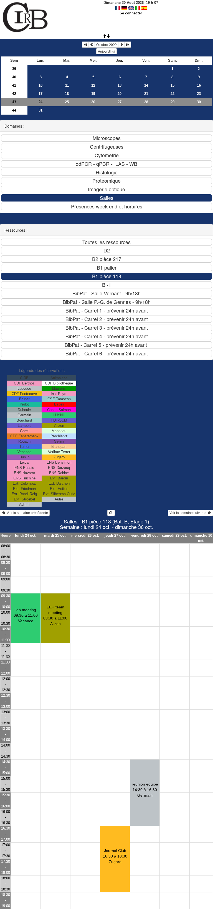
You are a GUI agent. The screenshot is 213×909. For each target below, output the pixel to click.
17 (40, 94)
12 (93, 85)
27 (119, 102)
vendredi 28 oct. (145, 535)
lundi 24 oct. (25, 535)
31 (40, 110)
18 (67, 94)
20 (119, 94)
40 (14, 77)
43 (14, 102)
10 (40, 85)
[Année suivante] (128, 45)
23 (199, 94)
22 (172, 94)
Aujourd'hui (106, 51)
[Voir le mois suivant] (121, 45)
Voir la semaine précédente (26, 513)
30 (199, 102)
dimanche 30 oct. (201, 538)
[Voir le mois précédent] (91, 45)
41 (14, 85)
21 (146, 94)
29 (172, 102)
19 (93, 94)
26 (93, 102)
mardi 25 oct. (55, 535)
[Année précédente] (85, 45)
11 (67, 85)
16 (199, 85)
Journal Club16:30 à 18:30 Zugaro (115, 856)
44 (14, 110)
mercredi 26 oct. (85, 535)
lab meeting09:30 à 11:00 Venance (26, 615)
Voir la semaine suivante (188, 513)
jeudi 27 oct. (115, 535)
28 (146, 102)
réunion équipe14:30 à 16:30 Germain (145, 789)
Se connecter (131, 13)
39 (14, 69)
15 (172, 85)
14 (146, 85)
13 (119, 85)
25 (67, 102)
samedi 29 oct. (174, 535)
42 (14, 94)
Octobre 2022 (106, 44)
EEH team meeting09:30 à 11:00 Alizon (55, 615)
